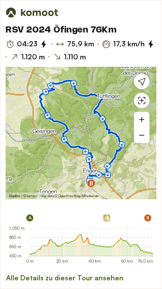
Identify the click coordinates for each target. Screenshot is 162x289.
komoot (32, 196)
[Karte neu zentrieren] (141, 100)
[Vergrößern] (141, 119)
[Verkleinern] (141, 135)
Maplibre (14, 196)
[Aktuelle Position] (141, 81)
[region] (81, 133)
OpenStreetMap (69, 196)
